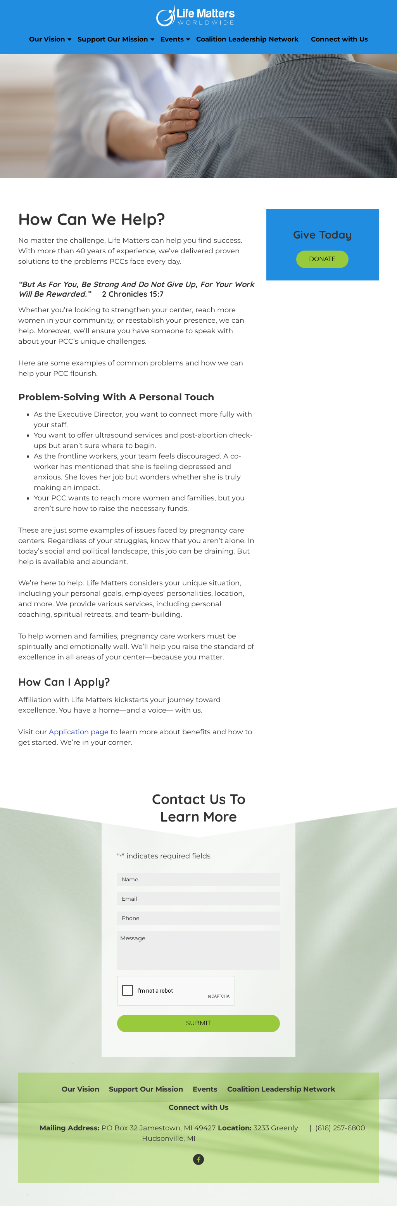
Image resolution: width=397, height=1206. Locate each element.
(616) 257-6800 (340, 1128)
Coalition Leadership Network (247, 39)
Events (172, 39)
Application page (79, 732)
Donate (322, 259)
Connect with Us (339, 39)
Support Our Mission (113, 39)
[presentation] (176, 991)
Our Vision (47, 39)
